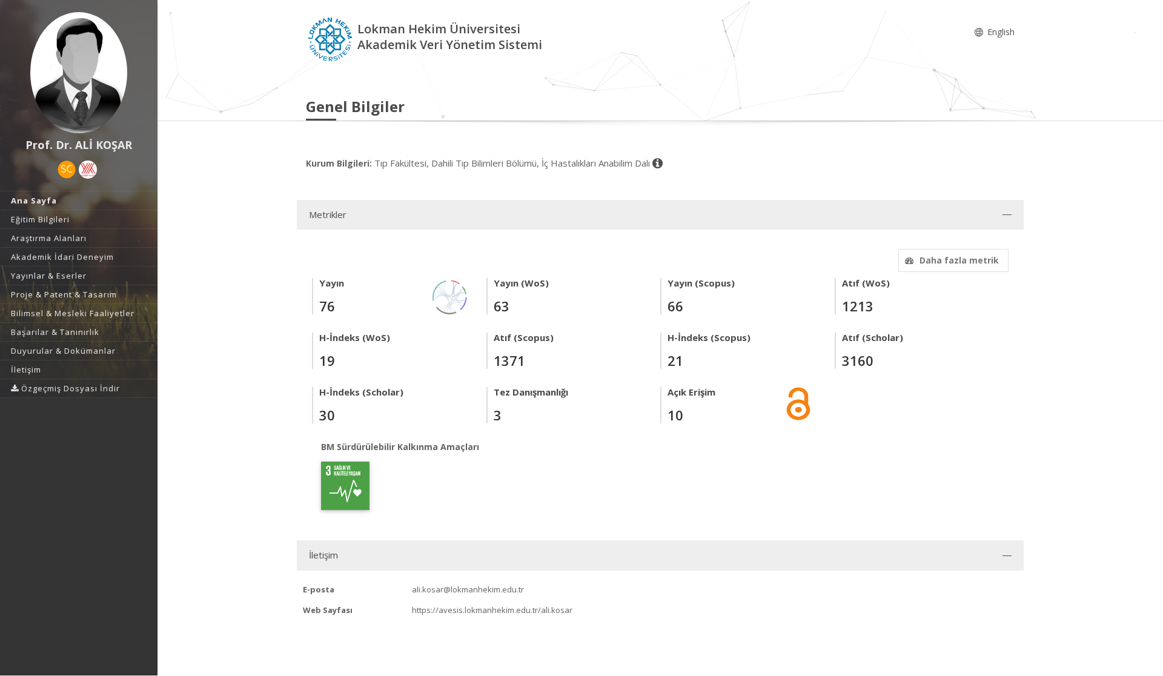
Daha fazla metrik (959, 260)
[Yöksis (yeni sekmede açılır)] (88, 170)
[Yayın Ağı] (450, 296)
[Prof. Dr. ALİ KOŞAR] (78, 72)
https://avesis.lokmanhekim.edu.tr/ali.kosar (492, 610)
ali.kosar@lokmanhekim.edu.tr (468, 589)
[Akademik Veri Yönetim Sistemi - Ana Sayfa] (331, 38)
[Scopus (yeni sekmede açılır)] (67, 170)
